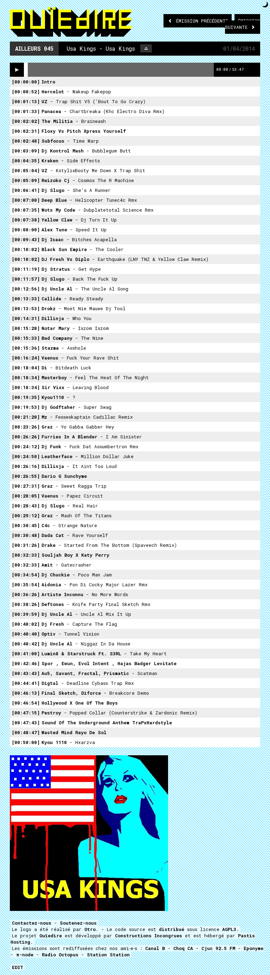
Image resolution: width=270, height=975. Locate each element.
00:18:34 (25, 377)
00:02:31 (25, 131)
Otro (90, 929)
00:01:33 (25, 111)
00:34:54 (25, 574)
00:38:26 (25, 604)
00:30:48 (25, 535)
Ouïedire (50, 935)
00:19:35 (25, 397)
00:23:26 (25, 427)
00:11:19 (25, 269)
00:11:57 (25, 279)
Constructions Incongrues (148, 935)
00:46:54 (25, 703)
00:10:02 (25, 249)
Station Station (108, 954)
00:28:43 (25, 505)
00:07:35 (25, 210)
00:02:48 (25, 141)
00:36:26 (25, 594)
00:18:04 (25, 367)
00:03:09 (25, 151)
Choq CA (183, 948)
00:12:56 (25, 289)
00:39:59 (25, 614)
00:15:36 (25, 348)
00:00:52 (25, 91)
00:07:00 (25, 200)
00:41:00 (25, 653)
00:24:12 (25, 446)
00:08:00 (25, 229)
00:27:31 (25, 486)
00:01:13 (25, 101)
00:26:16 (25, 466)
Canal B (155, 948)
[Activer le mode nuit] (265, 4)
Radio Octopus (60, 954)
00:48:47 (25, 732)
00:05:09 (25, 180)
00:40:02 (25, 624)
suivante (242, 24)
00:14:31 (25, 318)
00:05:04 (25, 170)
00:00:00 (25, 82)
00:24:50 (25, 456)
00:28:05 (25, 496)
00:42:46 (25, 663)
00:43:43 (25, 673)
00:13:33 (25, 298)
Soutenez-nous (78, 923)
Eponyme (253, 948)
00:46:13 (25, 693)
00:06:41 (25, 190)
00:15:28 (25, 328)
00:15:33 (25, 338)
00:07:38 (25, 220)
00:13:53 (25, 308)
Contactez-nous (31, 923)
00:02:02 (25, 121)
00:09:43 (25, 239)
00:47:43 (25, 722)
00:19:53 (25, 407)
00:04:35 (25, 160)
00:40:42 (25, 643)
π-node (24, 954)
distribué (171, 929)
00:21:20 (25, 417)
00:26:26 (25, 436)
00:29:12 (25, 515)
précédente (202, 21)
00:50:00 (25, 742)
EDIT (17, 967)
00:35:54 (25, 584)
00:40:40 (25, 634)
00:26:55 (25, 476)
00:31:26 (25, 545)
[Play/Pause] (17, 70)
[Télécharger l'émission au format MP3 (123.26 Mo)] (146, 48)
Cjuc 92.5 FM (218, 948)
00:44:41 (25, 683)
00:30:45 (25, 525)
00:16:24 (25, 358)
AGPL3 (229, 929)
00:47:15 (25, 713)
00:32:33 (25, 555)
